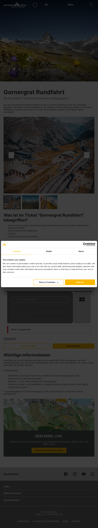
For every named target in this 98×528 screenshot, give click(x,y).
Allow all (80, 282)
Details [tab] (49, 251)
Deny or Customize (47, 282)
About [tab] (81, 251)
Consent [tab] (17, 251)
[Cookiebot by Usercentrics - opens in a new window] (84, 244)
